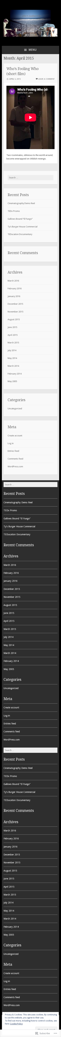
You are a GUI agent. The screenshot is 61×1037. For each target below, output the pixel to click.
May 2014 (12, 358)
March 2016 (13, 280)
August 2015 (14, 319)
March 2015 (13, 342)
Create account (15, 435)
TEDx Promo (14, 211)
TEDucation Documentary (20, 234)
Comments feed (15, 458)
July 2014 (12, 350)
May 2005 (12, 381)
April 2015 (12, 335)
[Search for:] (30, 177)
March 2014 (13, 366)
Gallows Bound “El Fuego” (20, 219)
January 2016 (14, 296)
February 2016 (15, 288)
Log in (11, 443)
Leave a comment (46, 79)
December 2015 (15, 304)
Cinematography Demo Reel (21, 203)
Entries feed (13, 451)
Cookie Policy (16, 1024)
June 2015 (12, 327)
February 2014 (15, 373)
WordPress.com (15, 466)
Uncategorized (15, 408)
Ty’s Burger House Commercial (22, 226)
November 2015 (15, 311)
